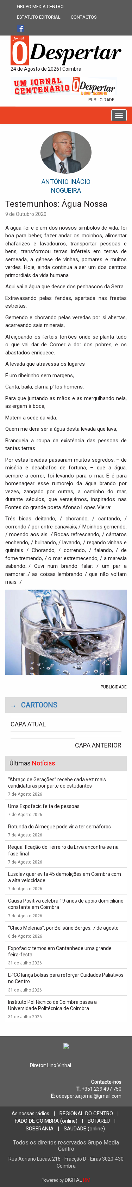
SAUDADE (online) (84, 1128)
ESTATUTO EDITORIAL (39, 17)
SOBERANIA (40, 1128)
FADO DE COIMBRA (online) (46, 1121)
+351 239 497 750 (101, 1089)
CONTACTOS (83, 17)
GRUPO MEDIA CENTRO (40, 6)
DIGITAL (66, 1180)
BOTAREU (99, 1121)
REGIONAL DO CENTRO (86, 1113)
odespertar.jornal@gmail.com (88, 1096)
